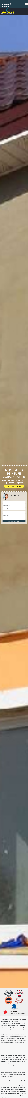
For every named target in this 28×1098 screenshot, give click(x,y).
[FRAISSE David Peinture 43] (7, 11)
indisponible (5, 4)
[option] (14, 549)
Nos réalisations (14, 486)
